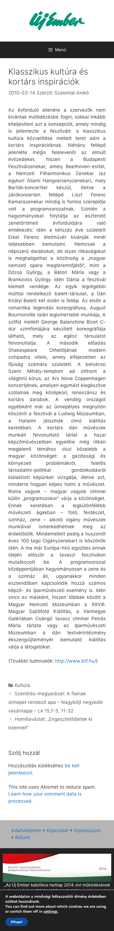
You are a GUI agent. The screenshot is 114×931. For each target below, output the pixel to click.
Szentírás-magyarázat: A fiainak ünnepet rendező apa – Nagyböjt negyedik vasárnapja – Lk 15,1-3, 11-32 (55, 702)
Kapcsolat (57, 830)
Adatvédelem (26, 830)
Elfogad (16, 922)
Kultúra (22, 685)
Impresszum (87, 830)
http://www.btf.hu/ (75, 661)
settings (50, 911)
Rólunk (22, 837)
